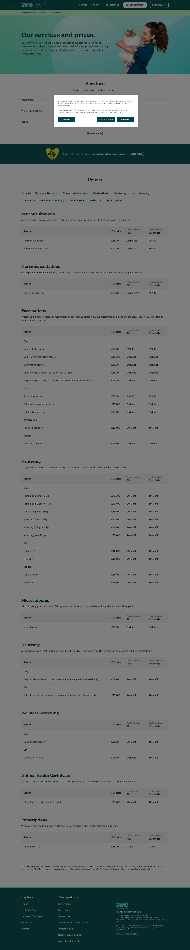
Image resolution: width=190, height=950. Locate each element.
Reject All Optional (105, 119)
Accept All (125, 119)
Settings (66, 119)
